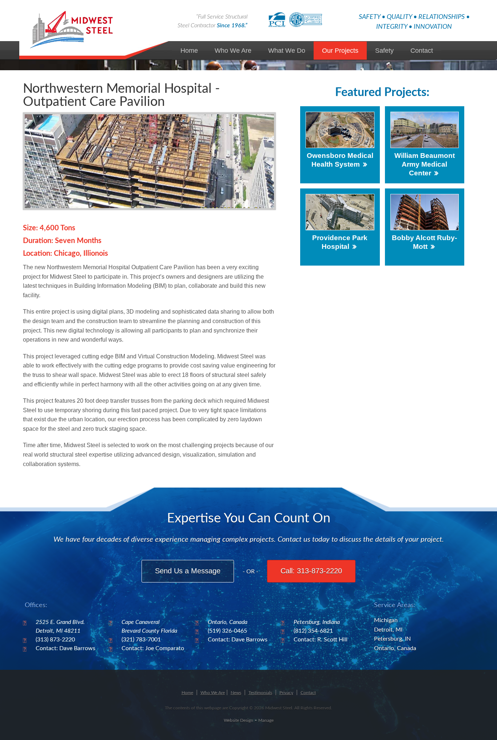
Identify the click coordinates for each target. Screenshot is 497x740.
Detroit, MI (388, 630)
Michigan (386, 620)
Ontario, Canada (395, 648)
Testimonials (260, 693)
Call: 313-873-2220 (311, 571)
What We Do (286, 50)
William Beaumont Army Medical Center (424, 164)
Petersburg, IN (392, 639)
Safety (384, 50)
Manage (266, 720)
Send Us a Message (187, 571)
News (236, 693)
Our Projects (340, 50)
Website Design (238, 720)
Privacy (286, 693)
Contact (421, 50)
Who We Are (233, 50)
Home (189, 50)
